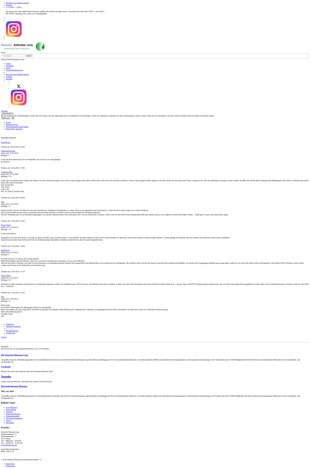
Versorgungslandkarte (14, 418)
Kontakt (9, 5)
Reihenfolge (6, 142)
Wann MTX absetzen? (14, 129)
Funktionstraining (12, 416)
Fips (2, 202)
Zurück (4, 337)
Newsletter (10, 423)
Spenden (9, 79)
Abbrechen (5, 118)
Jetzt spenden (11, 410)
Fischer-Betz (6, 225)
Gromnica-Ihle (6, 172)
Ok (13, 118)
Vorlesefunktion (7, 113)
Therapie (9, 412)
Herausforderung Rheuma (14, 386)
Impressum (10, 464)
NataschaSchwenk (8, 151)
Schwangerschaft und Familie (17, 127)
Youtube (6, 376)
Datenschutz (10, 466)
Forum (8, 122)
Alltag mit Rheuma (13, 414)
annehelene (5, 250)
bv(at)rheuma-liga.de (9, 445)
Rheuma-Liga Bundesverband (17, 3)
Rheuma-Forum (12, 125)
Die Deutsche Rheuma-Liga (14, 355)
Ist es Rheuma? (11, 407)
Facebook (6, 366)
